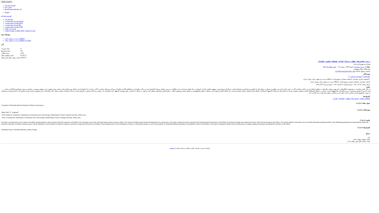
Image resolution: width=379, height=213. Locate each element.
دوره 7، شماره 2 (359, 67)
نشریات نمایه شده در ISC (13, 25)
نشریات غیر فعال (10, 29)
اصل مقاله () (329, 67)
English (7, 12)
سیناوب (171, 148)
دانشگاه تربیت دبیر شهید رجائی (15, 38)
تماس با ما (8, 7)
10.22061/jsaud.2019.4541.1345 (345, 71)
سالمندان (341, 98)
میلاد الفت (366, 76)
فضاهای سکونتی (364, 98)
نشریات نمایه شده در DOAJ (14, 23)
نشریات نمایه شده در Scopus (14, 21)
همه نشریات (9, 19)
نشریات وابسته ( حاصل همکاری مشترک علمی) (20, 30)
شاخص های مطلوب (351, 98)
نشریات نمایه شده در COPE (14, 27)
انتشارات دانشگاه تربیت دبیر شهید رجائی (18, 40)
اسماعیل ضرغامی (355, 76)
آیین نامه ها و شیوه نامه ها (13, 9)
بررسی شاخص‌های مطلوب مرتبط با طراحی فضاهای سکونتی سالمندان (344, 61)
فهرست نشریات (10, 5)
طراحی (335, 98)
